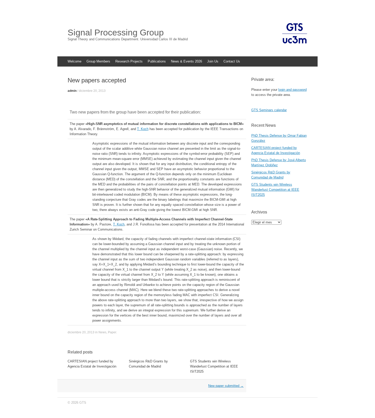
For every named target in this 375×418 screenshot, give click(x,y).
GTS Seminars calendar (269, 110)
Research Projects (129, 61)
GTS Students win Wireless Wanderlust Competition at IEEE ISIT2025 (214, 366)
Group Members (98, 61)
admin (72, 91)
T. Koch (142, 129)
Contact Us (231, 61)
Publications (157, 61)
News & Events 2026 (186, 61)
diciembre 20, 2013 (92, 91)
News (102, 332)
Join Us (212, 61)
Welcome (74, 61)
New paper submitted (226, 386)
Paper (112, 332)
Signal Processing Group (116, 32)
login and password (292, 90)
